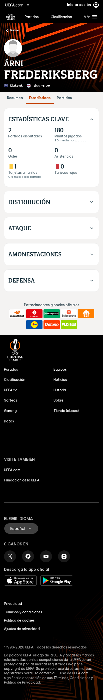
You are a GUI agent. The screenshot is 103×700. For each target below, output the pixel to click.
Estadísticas (40, 98)
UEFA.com (12, 470)
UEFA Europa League (11, 17)
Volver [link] (15, 30)
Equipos (60, 369)
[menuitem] (34, 16)
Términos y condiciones (23, 612)
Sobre (59, 400)
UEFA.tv (10, 390)
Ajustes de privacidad (22, 629)
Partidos (64, 98)
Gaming (10, 411)
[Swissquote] (69, 313)
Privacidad (13, 604)
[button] (89, 16)
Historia (60, 390)
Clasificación (14, 380)
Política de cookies (19, 620)
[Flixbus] (69, 324)
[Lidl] (34, 324)
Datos (9, 421)
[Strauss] (34, 313)
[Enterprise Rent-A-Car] (52, 313)
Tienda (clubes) (66, 411)
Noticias (60, 380)
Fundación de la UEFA (22, 480)
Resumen (15, 98)
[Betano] (52, 324)
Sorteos (10, 400)
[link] (32, 16)
